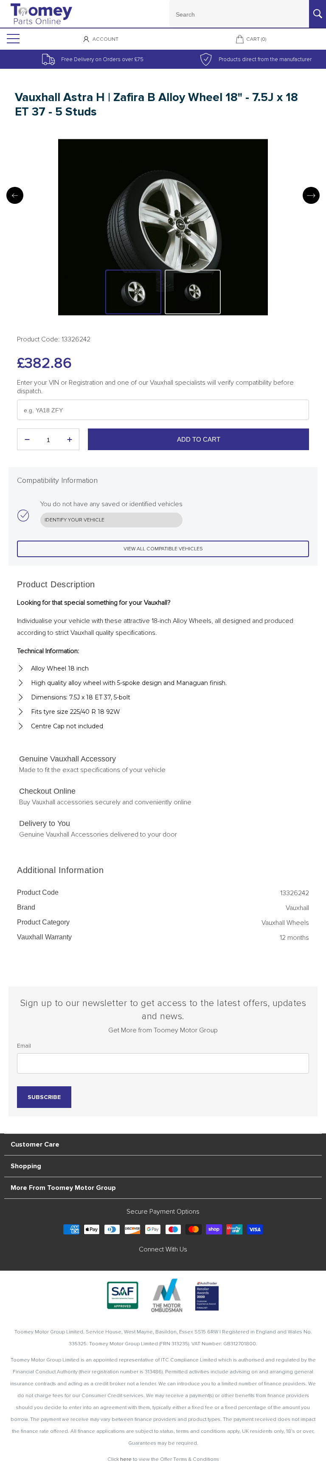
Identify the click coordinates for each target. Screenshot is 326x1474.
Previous (14, 195)
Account (105, 39)
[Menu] (12, 39)
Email (24, 1045)
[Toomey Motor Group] (41, 13)
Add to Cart (198, 439)
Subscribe (44, 1097)
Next (311, 195)
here (126, 1459)
